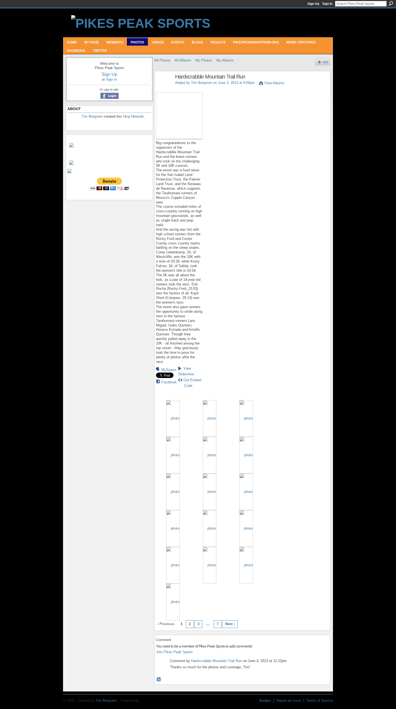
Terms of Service (319, 700)
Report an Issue (288, 700)
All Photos (162, 60)
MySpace (168, 370)
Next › (230, 624)
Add (325, 62)
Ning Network (133, 116)
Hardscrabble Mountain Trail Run (216, 661)
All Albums (183, 60)
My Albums (225, 60)
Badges (265, 700)
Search (391, 3)
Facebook (169, 382)
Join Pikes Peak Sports (174, 652)
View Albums (274, 83)
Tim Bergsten (92, 116)
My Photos (203, 60)
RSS (159, 679)
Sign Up (313, 4)
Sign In (327, 4)
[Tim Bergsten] (163, 88)
